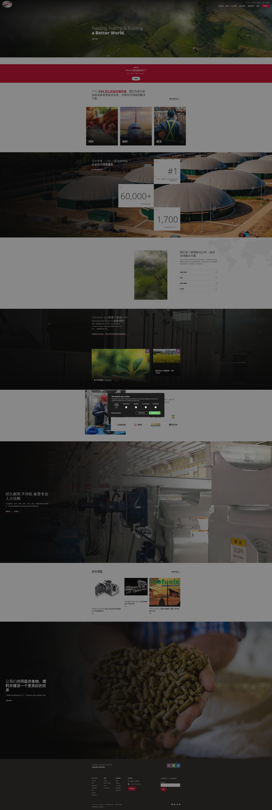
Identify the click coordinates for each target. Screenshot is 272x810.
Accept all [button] (155, 413)
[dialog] (136, 405)
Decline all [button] (142, 413)
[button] (116, 413)
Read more (136, 400)
